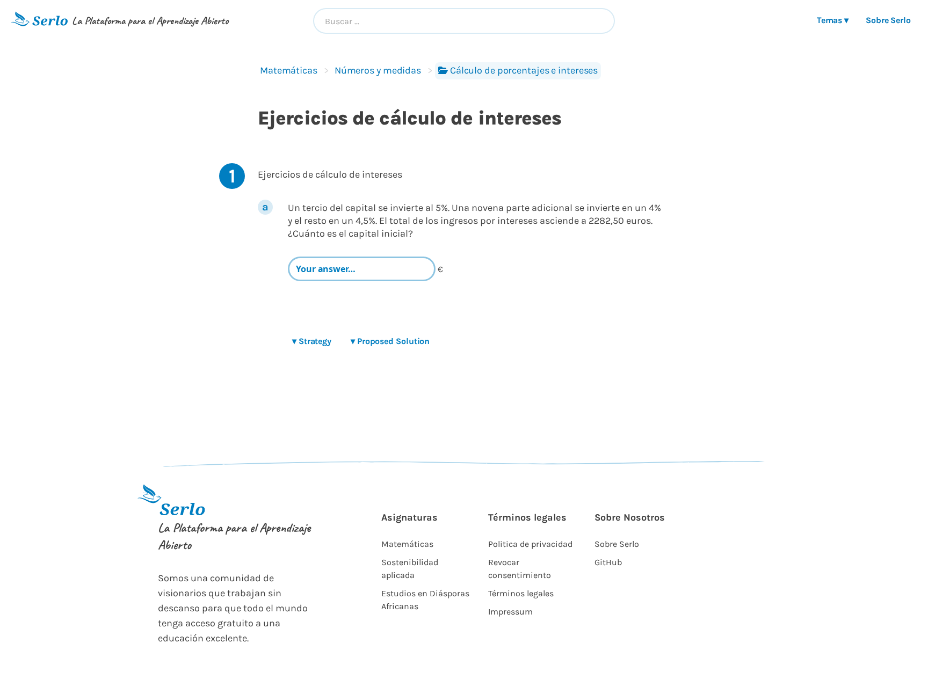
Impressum (510, 611)
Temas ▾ (833, 20)
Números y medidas (378, 70)
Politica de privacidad (530, 544)
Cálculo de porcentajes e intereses (524, 70)
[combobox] (464, 21)
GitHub (608, 562)
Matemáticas (288, 70)
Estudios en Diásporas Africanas (425, 599)
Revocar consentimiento (519, 568)
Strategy (311, 341)
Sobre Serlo (888, 20)
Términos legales (521, 593)
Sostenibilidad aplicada (409, 568)
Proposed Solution (390, 341)
